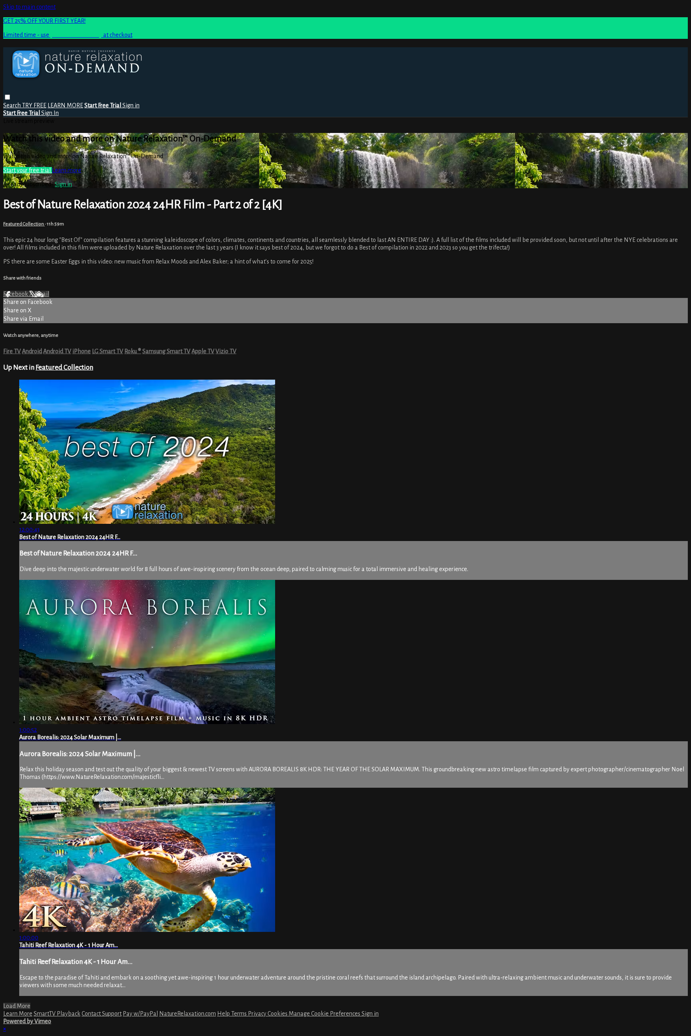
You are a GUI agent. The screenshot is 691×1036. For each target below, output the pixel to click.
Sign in (131, 105)
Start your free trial (27, 170)
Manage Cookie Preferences (325, 1013)
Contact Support (102, 1013)
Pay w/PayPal (140, 1013)
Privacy (258, 1013)
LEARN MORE (65, 105)
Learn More (17, 1013)
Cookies (278, 1013)
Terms (239, 1013)
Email (41, 294)
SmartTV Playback (57, 1013)
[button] (7, 97)
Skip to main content (29, 7)
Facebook (16, 294)
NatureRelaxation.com (187, 1013)
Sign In (50, 113)
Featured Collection (24, 224)
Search (12, 105)
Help (224, 1013)
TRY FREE (34, 105)
